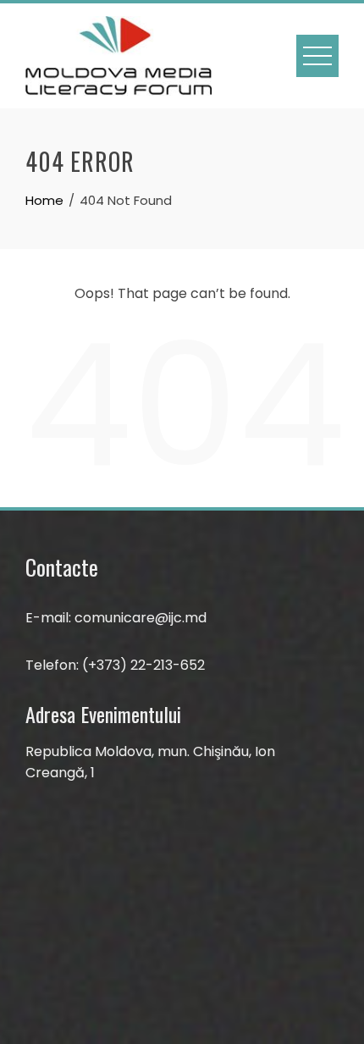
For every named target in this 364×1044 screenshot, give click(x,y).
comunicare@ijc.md (140, 617)
